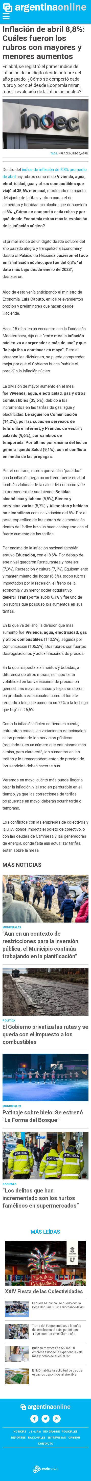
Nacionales (37, 1437)
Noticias (20, 1431)
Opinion (74, 1437)
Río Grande (51, 1431)
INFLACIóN (64, 153)
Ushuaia (35, 1431)
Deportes (18, 1437)
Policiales (70, 1431)
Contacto (45, 1443)
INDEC (76, 153)
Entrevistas (57, 1437)
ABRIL (84, 153)
